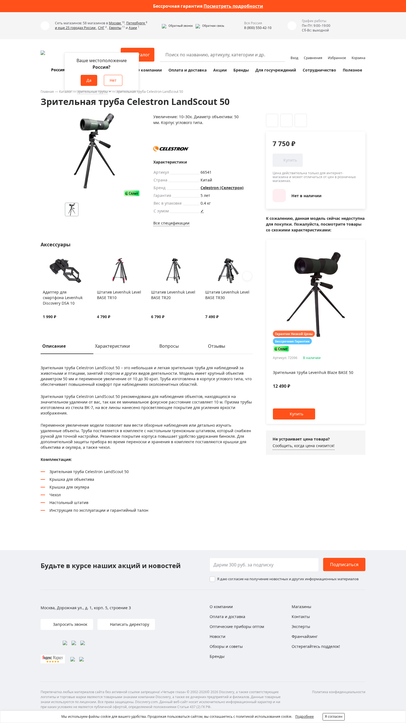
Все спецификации (171, 223)
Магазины (301, 606)
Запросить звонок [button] (69, 624)
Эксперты (301, 626)
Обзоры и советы (226, 646)
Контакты (301, 616)
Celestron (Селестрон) (222, 187)
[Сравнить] (53, 260)
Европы (115, 27)
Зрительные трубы (92, 91)
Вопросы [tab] (169, 346)
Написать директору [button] (129, 624)
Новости (217, 636)
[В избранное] (46, 260)
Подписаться (344, 564)
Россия (58, 69)
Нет (113, 80)
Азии (133, 27)
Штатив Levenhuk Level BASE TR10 (119, 294)
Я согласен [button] (333, 716)
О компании (149, 70)
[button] (177, 25)
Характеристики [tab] (112, 346)
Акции (220, 70)
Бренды (241, 70)
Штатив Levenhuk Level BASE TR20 (173, 294)
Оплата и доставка (187, 70)
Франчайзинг (305, 636)
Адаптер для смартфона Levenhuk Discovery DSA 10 (63, 297)
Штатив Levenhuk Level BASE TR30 (227, 294)
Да (88, 80)
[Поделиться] (301, 120)
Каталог (65, 91)
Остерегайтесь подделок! (316, 646)
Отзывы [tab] (216, 346)
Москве (115, 23)
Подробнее (304, 716)
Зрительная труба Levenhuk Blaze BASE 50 (313, 372)
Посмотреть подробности (233, 6)
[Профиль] (294, 52)
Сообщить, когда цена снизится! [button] (303, 445)
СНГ (101, 27)
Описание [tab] (54, 346)
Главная (47, 91)
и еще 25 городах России (75, 27)
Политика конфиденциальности (338, 692)
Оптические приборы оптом (237, 626)
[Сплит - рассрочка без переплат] (131, 193)
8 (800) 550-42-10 (257, 27)
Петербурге (136, 23)
